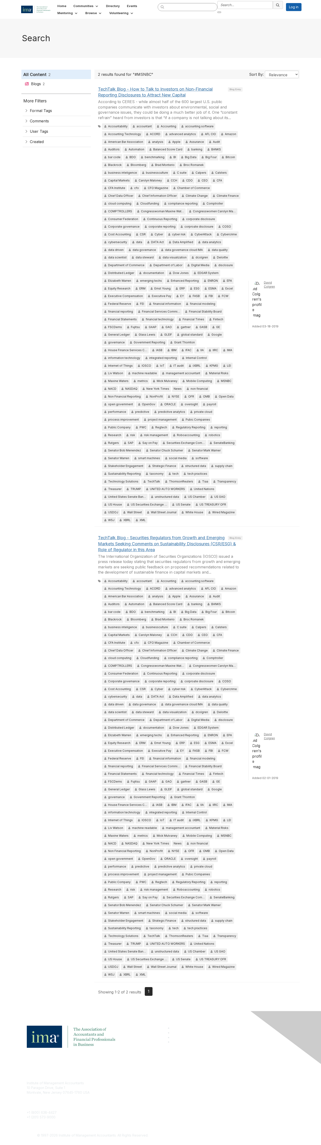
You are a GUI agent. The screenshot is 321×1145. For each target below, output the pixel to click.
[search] (163, 7)
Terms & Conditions (222, 1090)
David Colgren (269, 284)
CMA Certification (130, 1090)
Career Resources (131, 1104)
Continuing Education (133, 1097)
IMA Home (125, 1083)
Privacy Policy (218, 1097)
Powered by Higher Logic (228, 1135)
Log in (293, 7)
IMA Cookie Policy (221, 1083)
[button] (86, 5)
